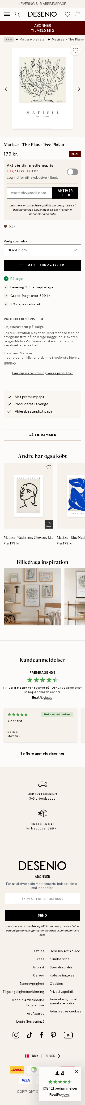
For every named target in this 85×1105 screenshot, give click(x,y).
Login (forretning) (30, 1022)
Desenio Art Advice (65, 951)
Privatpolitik (42, 205)
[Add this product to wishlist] (75, 50)
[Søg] (17, 14)
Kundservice (60, 959)
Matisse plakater (33, 39)
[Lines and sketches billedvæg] (32, 596)
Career (38, 975)
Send (42, 915)
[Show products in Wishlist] (67, 14)
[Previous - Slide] (5, 89)
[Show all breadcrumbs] (9, 39)
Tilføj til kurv (42, 265)
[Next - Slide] (79, 89)
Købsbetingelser (63, 975)
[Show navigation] (7, 14)
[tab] (14, 135)
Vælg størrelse (16, 241)
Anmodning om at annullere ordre (63, 1001)
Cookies (56, 984)
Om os (39, 951)
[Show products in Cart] (78, 14)
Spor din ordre (61, 967)
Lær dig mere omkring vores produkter (42, 373)
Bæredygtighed (32, 984)
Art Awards (35, 1013)
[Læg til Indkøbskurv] (49, 524)
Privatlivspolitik (62, 992)
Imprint (38, 967)
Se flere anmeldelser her (42, 753)
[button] (60, 1084)
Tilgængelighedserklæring (23, 992)
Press (40, 959)
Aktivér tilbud (65, 192)
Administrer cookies (65, 1011)
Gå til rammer (42, 435)
